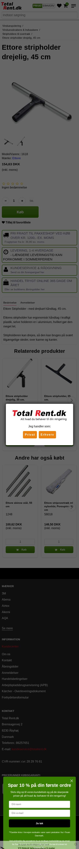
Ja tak (39, 814)
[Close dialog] (72, 772)
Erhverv (47, 434)
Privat (30, 434)
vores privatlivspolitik (39, 835)
